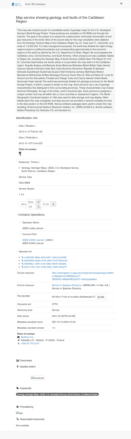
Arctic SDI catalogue (35, 4)
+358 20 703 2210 (30, 343)
